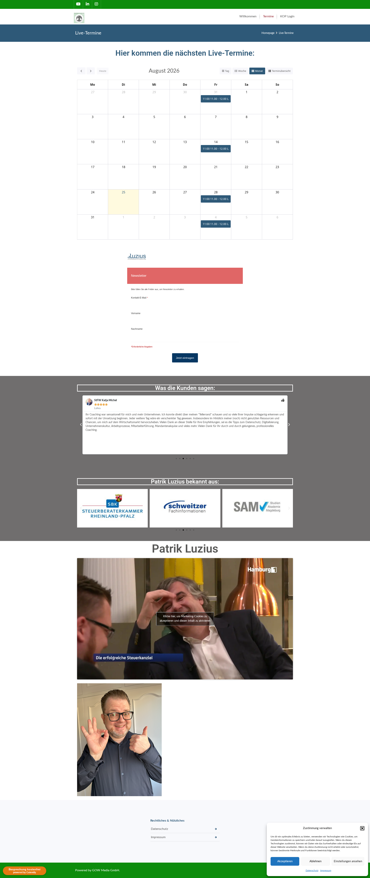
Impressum (325, 870)
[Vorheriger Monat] (81, 70)
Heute (102, 71)
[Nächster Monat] (91, 70)
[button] (362, 828)
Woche (242, 71)
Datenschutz (312, 870)
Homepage (268, 33)
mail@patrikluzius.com (280, 4)
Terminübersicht (281, 71)
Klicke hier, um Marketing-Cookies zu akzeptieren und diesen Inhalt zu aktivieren (185, 618)
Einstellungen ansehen (348, 861)
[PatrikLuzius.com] (80, 16)
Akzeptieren (285, 861)
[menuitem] (248, 16)
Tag (227, 71)
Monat (259, 71)
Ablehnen (315, 861)
